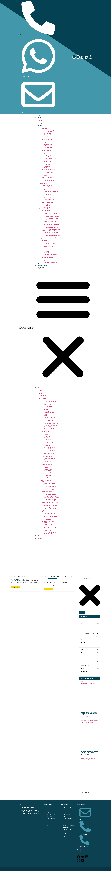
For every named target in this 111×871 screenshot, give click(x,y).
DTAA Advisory (47, 194)
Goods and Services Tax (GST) (48, 169)
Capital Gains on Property (50, 243)
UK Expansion (47, 207)
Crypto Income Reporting (50, 221)
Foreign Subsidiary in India (50, 186)
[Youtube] (90, 57)
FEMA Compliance (48, 196)
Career (40, 268)
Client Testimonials (43, 123)
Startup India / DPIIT (48, 147)
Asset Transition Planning (50, 260)
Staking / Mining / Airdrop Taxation (52, 224)
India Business (42, 126)
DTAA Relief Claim (48, 248)
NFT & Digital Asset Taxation (50, 223)
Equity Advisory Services (49, 182)
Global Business (43, 183)
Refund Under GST (48, 171)
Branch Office (47, 189)
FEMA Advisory (47, 251)
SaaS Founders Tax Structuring (51, 234)
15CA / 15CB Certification (50, 199)
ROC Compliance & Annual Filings (52, 152)
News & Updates (42, 265)
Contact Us (41, 267)
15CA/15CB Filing (48, 252)
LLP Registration (48, 131)
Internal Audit (47, 164)
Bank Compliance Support (50, 256)
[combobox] (89, 578)
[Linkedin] (82, 57)
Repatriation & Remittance (48, 249)
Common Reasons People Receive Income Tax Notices (89, 789)
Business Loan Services (49, 178)
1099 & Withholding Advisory (50, 213)
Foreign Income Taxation (50, 211)
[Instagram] (86, 57)
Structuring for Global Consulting (51, 216)
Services (40, 125)
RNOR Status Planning (49, 259)
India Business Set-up (47, 185)
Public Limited (47, 138)
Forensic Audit (47, 166)
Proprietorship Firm (48, 136)
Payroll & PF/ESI (47, 155)
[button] (63, 328)
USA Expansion (47, 205)
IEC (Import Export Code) (49, 145)
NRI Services (42, 238)
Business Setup (45, 128)
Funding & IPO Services (47, 177)
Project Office (47, 188)
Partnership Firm (48, 134)
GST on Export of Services (50, 215)
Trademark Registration (49, 141)
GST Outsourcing (48, 174)
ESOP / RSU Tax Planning (50, 237)
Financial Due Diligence (49, 180)
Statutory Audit (47, 161)
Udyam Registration (48, 149)
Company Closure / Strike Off (51, 158)
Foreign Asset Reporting (49, 246)
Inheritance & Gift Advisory (50, 254)
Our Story (41, 119)
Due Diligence (47, 167)
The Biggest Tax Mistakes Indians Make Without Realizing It (89, 752)
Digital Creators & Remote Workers (50, 230)
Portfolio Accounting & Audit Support (52, 229)
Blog (39, 263)
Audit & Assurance (46, 160)
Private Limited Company (50, 130)
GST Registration (48, 144)
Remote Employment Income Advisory (52, 235)
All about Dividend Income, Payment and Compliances (58, 577)
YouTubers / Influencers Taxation (51, 232)
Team (40, 120)
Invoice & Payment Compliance (51, 218)
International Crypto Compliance (51, 227)
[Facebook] (74, 57)
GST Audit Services (48, 172)
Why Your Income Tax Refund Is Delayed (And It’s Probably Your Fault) (89, 713)
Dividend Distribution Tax (20, 577)
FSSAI (45, 142)
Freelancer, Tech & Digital (45, 208)
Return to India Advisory (47, 257)
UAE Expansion (47, 204)
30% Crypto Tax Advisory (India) (51, 226)
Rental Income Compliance (50, 245)
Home (39, 115)
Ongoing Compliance (46, 150)
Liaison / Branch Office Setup (51, 191)
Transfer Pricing (48, 197)
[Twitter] (78, 57)
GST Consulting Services (49, 175)
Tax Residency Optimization (50, 262)
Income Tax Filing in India (50, 241)
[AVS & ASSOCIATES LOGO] (26, 804)
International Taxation (47, 193)
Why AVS (41, 122)
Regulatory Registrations (47, 139)
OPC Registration (48, 133)
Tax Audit (46, 163)
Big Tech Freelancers (46, 210)
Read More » (15, 587)
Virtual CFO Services (49, 156)
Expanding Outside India (47, 202)
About (39, 117)
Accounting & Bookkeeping (50, 153)
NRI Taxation (44, 240)
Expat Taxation (47, 201)
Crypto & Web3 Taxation (47, 219)
